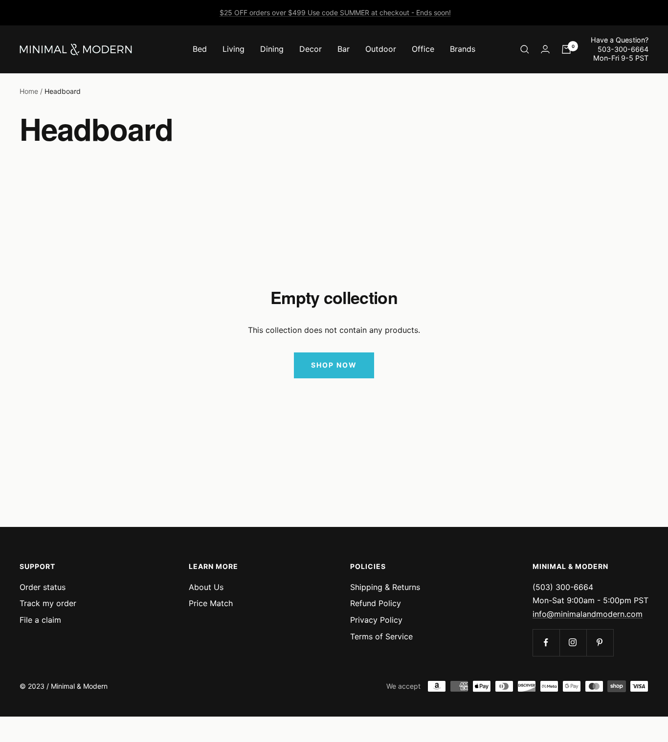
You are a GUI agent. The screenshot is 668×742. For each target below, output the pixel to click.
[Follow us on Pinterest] (599, 642)
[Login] (545, 49)
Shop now (334, 365)
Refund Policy (375, 603)
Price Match (211, 603)
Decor (310, 49)
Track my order (48, 603)
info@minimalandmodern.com (588, 614)
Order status (43, 587)
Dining (272, 49)
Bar (343, 49)
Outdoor (380, 49)
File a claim (40, 620)
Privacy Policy (376, 620)
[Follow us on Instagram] (572, 642)
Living (234, 49)
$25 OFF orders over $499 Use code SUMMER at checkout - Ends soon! (335, 12)
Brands (462, 49)
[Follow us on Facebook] (546, 642)
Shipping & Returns (385, 587)
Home (29, 91)
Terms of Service (381, 636)
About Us (206, 587)
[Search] (524, 49)
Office (423, 49)
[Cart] (566, 49)
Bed (200, 49)
